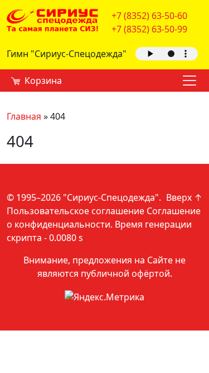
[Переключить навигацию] (189, 80)
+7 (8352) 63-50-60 (149, 16)
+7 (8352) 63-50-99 (149, 29)
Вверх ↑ (184, 197)
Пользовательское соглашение (75, 211)
